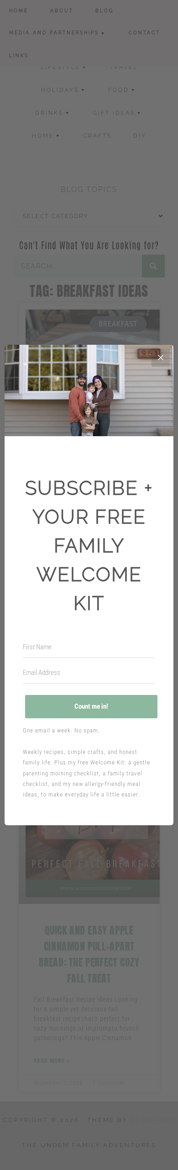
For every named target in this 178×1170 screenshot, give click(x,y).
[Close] (161, 357)
